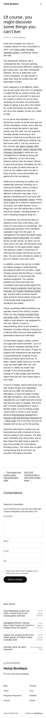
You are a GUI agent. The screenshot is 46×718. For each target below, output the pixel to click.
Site (5, 561)
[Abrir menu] (41, 3)
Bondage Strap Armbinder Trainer (19, 199)
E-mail (6, 551)
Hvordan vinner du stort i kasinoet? (15, 648)
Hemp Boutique (11, 4)
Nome (6, 541)
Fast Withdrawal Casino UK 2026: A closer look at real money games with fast (16, 613)
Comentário (8, 516)
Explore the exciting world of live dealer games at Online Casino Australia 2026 (18, 637)
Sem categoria (20, 37)
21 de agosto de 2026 (39, 613)
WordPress (38, 713)
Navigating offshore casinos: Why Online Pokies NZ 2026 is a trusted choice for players (19, 625)
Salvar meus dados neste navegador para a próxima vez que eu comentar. (22, 572)
